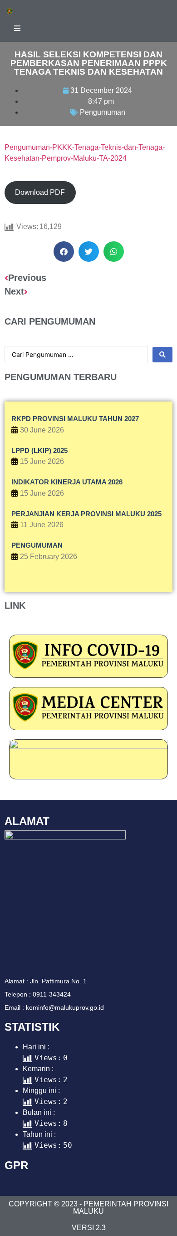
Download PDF (40, 192)
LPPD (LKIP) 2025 (39, 450)
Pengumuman (102, 112)
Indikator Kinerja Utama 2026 (67, 482)
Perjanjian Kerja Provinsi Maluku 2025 (86, 514)
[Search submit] (162, 354)
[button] (64, 251)
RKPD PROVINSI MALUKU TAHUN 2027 (75, 418)
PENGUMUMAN (37, 545)
